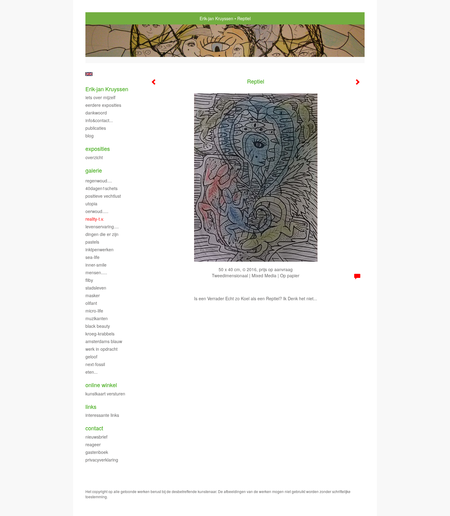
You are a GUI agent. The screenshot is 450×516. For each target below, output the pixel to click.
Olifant (91, 303)
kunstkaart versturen (105, 394)
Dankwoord (96, 113)
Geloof (91, 356)
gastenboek (96, 452)
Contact (94, 428)
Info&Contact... (99, 120)
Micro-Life (94, 311)
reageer (93, 444)
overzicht (94, 157)
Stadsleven (95, 288)
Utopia (91, 203)
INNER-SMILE (96, 265)
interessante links (102, 415)
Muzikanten (96, 318)
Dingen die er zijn (101, 234)
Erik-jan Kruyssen (216, 18)
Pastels (92, 242)
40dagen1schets (101, 188)
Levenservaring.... (102, 226)
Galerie (93, 170)
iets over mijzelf (100, 97)
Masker (92, 295)
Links (90, 406)
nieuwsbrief (96, 437)
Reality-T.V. (94, 219)
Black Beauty (97, 326)
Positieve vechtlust (103, 196)
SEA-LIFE (92, 257)
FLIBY (89, 280)
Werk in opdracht (101, 349)
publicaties (95, 128)
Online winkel (101, 385)
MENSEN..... (96, 272)
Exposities (97, 148)
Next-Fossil (95, 364)
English (88, 74)
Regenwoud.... (98, 181)
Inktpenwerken (99, 249)
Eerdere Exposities (103, 105)
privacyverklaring (101, 460)
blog (89, 136)
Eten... (91, 372)
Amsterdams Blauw (103, 341)
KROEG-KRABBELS (99, 334)
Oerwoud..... (96, 211)
